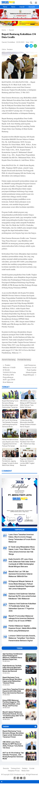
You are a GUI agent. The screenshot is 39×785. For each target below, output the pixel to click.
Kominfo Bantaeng (8, 360)
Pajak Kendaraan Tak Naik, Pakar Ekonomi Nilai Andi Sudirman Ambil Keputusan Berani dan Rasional (12, 668)
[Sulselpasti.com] (8, 3)
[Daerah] (35, 726)
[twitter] (31, 46)
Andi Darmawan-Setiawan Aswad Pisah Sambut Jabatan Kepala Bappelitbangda (29, 370)
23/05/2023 (20, 42)
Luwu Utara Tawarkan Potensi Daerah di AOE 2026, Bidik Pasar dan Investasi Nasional (13, 691)
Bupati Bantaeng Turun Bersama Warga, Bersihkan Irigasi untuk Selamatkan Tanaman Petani (12, 680)
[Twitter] (17, 778)
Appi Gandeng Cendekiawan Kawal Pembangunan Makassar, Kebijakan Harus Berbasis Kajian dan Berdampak (13, 657)
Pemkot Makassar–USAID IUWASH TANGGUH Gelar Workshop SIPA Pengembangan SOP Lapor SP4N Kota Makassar (9, 373)
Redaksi (10, 49)
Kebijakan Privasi (14, 771)
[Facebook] (14, 778)
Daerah (22, 7)
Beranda (6, 768)
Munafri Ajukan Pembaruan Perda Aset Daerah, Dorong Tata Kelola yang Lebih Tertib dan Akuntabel (13, 714)
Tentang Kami (15, 768)
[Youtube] (21, 778)
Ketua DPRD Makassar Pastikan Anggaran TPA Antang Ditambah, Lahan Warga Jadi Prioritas (11, 703)
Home (5, 7)
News (13, 7)
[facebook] (27, 46)
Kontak (31, 768)
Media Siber (25, 771)
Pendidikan (11, 42)
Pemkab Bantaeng (24, 360)
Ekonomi (32, 7)
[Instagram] (24, 778)
